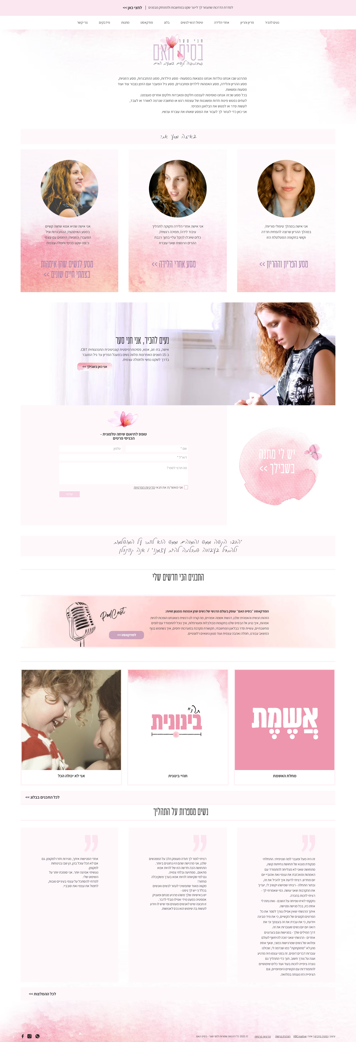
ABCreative (300, 1036)
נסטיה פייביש (321, 1036)
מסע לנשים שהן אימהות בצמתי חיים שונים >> (67, 269)
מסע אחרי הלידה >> (174, 264)
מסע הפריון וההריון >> (283, 264)
